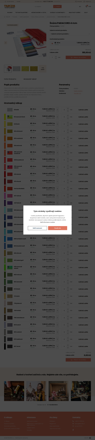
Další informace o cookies (47, 222)
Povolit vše (57, 228)
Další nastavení (37, 228)
